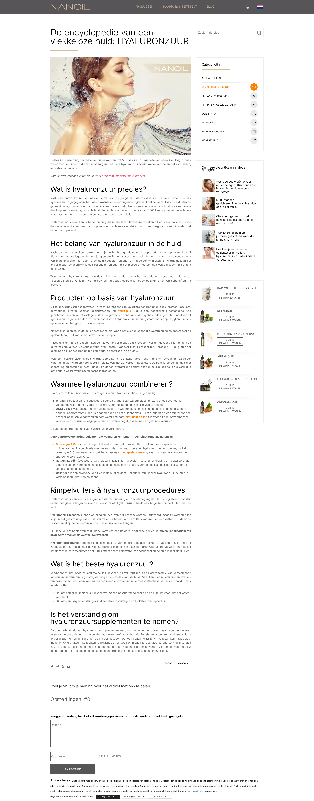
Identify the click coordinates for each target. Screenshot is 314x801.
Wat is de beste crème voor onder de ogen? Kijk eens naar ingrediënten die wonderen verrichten (236, 187)
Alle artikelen (211, 78)
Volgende (183, 663)
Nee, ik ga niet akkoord (134, 797)
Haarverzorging (229, 131)
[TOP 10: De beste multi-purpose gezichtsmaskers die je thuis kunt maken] (208, 236)
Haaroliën (229, 122)
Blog (210, 6)
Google (199, 791)
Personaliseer (160, 797)
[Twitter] (63, 667)
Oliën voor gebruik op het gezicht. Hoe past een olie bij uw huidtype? (234, 220)
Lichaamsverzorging (229, 95)
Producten (144, 6)
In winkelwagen (230, 297)
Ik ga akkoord (108, 797)
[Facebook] (52, 667)
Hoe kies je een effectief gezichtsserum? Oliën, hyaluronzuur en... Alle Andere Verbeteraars (235, 254)
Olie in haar (229, 113)
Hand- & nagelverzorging (229, 104)
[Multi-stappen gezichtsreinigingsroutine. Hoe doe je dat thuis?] (208, 203)
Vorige (168, 663)
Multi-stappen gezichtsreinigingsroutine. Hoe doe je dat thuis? (236, 203)
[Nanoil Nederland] (70, 6)
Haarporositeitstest (180, 6)
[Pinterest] (57, 667)
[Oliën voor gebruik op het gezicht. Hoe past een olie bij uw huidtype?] (208, 219)
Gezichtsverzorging (229, 86)
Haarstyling (229, 140)
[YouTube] (68, 667)
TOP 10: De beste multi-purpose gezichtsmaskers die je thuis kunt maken (235, 236)
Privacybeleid (60, 780)
